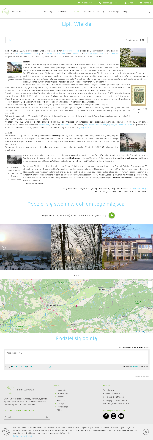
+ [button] (150, 282)
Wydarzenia (88, 11)
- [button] (150, 285)
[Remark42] (77, 361)
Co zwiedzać (62, 11)
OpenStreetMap (140, 332)
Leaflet (132, 332)
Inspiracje (48, 11)
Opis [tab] (10, 40)
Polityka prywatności (22, 436)
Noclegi (100, 11)
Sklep (125, 11)
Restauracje (113, 11)
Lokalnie (75, 11)
